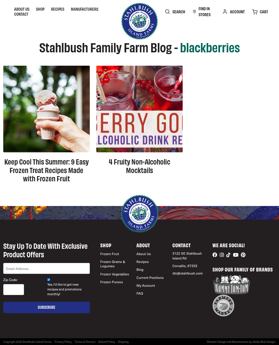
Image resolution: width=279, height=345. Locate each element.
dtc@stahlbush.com (187, 273)
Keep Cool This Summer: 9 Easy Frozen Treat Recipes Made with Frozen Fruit (46, 170)
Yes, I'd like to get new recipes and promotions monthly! (64, 289)
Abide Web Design (263, 342)
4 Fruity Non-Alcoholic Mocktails (139, 165)
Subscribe (46, 306)
